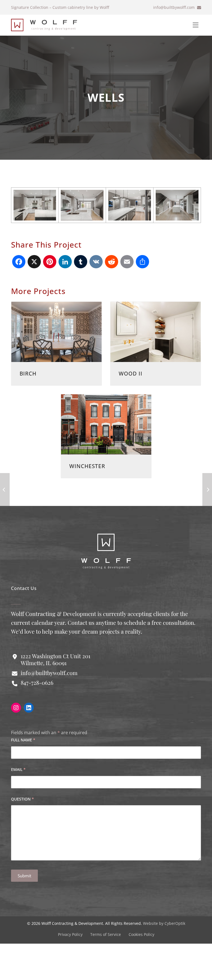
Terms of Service (105, 934)
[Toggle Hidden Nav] (195, 25)
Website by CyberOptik (164, 923)
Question (22, 799)
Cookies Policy (141, 934)
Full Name (23, 739)
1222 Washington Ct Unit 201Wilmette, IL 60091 (55, 659)
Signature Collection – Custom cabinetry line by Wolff (60, 7)
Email (18, 769)
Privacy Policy (70, 934)
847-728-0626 (37, 682)
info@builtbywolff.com (174, 7)
